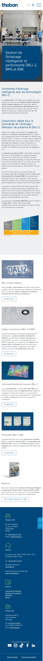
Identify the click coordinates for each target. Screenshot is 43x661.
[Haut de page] (40, 526)
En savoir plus (9, 299)
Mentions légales (12, 657)
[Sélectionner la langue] (33, 5)
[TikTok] (21, 647)
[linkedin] (33, 647)
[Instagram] (15, 647)
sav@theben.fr (9, 567)
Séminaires (8, 595)
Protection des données (28, 657)
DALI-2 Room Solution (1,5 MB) (15, 499)
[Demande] (40, 520)
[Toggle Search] (28, 5)
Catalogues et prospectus (13, 593)
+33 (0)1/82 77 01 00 (15, 561)
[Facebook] (27, 647)
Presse (7, 597)
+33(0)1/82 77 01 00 (14, 534)
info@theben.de (15, 628)
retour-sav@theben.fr (12, 573)
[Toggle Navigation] (38, 5)
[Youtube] (9, 647)
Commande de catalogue (13, 591)
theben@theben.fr (16, 537)
